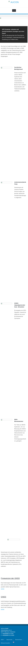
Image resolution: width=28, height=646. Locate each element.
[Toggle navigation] (14, 10)
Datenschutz (18, 639)
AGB (2, 639)
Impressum (9, 639)
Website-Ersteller (5, 643)
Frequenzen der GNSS (10, 578)
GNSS (3, 597)
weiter (2, 589)
